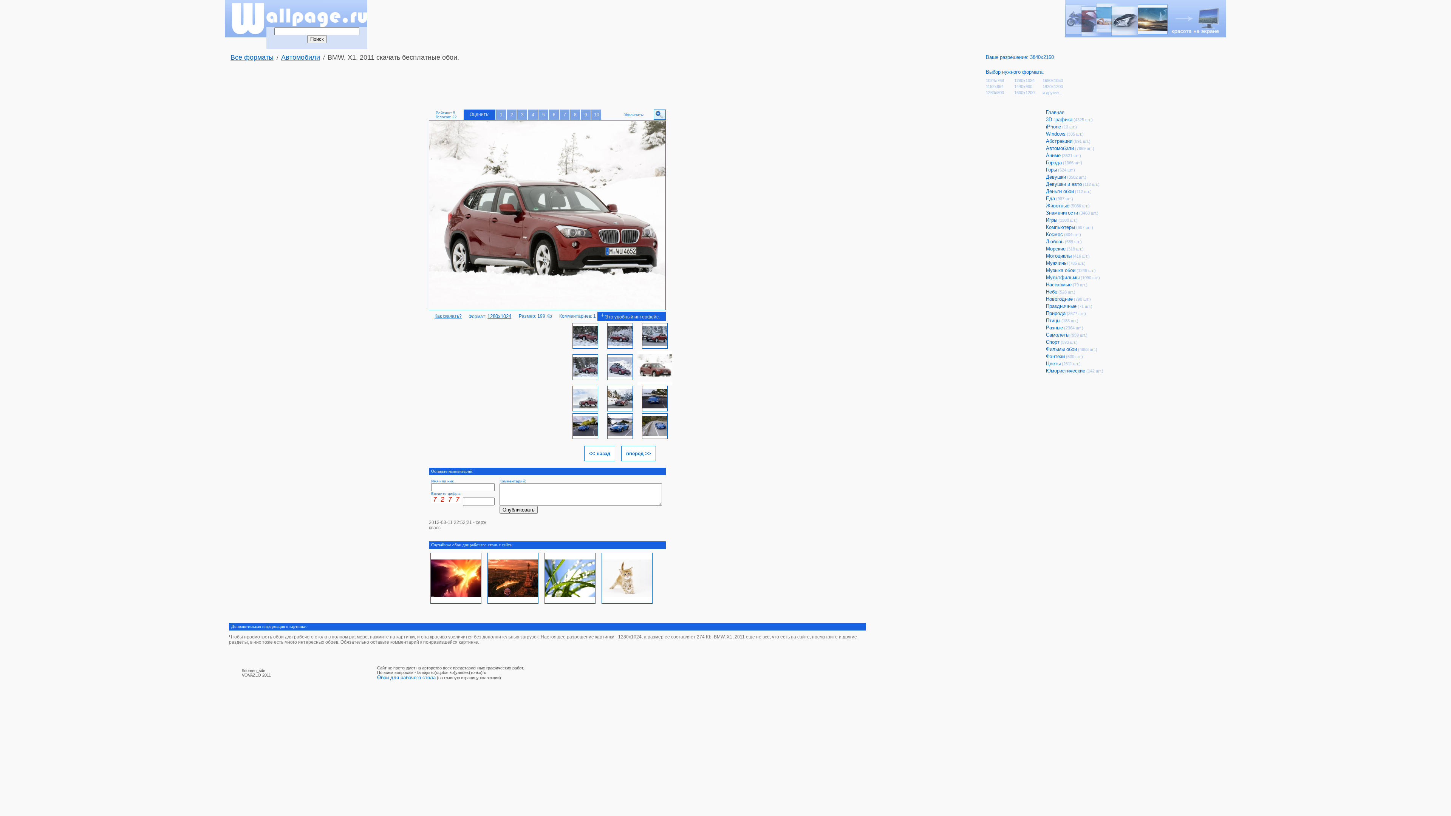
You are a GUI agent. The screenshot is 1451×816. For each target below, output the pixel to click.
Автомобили (300, 57)
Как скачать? (448, 316)
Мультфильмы (1063, 277)
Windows (1056, 134)
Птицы (1053, 320)
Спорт (1053, 342)
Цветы (1053, 363)
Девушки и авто (1064, 184)
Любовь (1055, 241)
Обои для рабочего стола (406, 677)
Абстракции (1059, 141)
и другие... (1052, 92)
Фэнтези (1055, 356)
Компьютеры (1060, 227)
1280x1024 (1024, 80)
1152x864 (995, 86)
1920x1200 (1053, 86)
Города (1054, 162)
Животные (1057, 206)
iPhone (1053, 127)
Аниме (1053, 155)
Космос (1054, 234)
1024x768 (995, 80)
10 (596, 114)
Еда (1050, 198)
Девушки (1056, 177)
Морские (1056, 249)
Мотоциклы (1059, 256)
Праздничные (1061, 306)
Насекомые (1059, 284)
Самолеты (1057, 335)
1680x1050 (1053, 80)
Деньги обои (1060, 191)
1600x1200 (1024, 92)
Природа (1056, 313)
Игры (1051, 220)
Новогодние (1059, 299)
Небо (1051, 292)
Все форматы (252, 57)
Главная (1055, 112)
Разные (1054, 328)
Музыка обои (1060, 270)
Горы (1051, 170)
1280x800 (995, 92)
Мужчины (1056, 263)
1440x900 (1023, 86)
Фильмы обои (1061, 349)
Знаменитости (1062, 213)
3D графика (1059, 119)
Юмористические (1065, 371)
